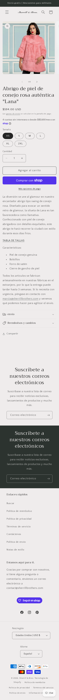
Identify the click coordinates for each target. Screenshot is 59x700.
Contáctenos (14, 534)
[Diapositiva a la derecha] (36, 81)
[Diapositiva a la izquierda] (22, 81)
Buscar (10, 503)
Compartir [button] (12, 333)
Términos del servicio (43, 688)
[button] (7, 12)
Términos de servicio (19, 526)
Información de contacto (41, 693)
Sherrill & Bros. (26, 678)
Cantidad (7, 151)
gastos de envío (13, 114)
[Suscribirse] (48, 415)
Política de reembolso (19, 511)
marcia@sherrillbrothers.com (21, 298)
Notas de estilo (15, 549)
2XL (20, 143)
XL (7, 143)
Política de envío (16, 542)
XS (8, 136)
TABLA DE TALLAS (13, 240)
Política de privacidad (19, 519)
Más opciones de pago (30, 189)
